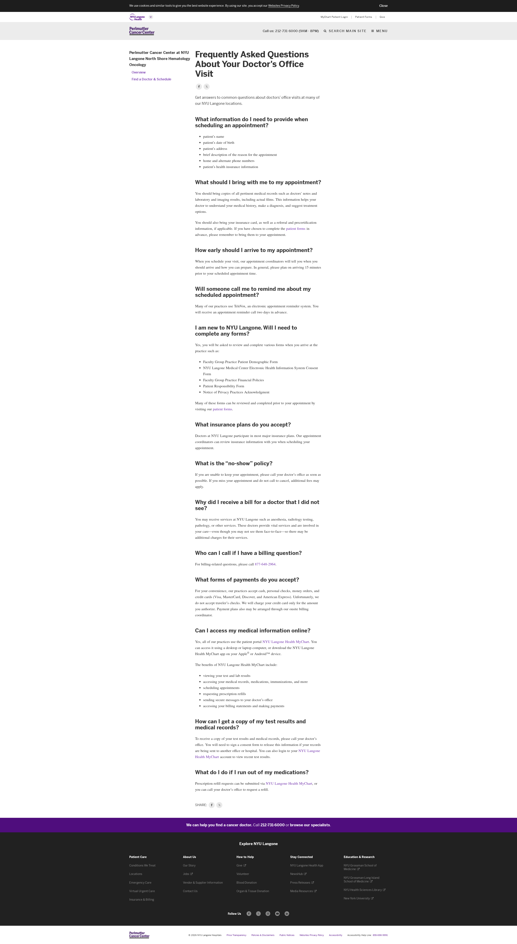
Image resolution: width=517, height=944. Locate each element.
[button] (383, 5)
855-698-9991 (380, 935)
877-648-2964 (265, 564)
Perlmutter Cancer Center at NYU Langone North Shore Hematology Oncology (159, 58)
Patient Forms (363, 17)
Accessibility (335, 935)
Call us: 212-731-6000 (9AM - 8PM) (291, 31)
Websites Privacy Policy (311, 935)
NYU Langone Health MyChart (286, 641)
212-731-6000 (273, 825)
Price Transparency (236, 935)
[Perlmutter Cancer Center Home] (141, 31)
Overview (139, 72)
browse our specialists (310, 825)
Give (382, 17)
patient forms (295, 228)
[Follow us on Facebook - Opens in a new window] (249, 913)
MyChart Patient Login (334, 17)
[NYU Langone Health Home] (137, 17)
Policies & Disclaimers (262, 935)
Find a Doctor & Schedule (151, 79)
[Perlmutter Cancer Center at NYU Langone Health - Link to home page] (139, 935)
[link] (212, 805)
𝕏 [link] (219, 805)
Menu (382, 31)
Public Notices (287, 935)
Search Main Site (348, 31)
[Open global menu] (151, 17)
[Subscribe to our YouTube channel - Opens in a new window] (277, 913)
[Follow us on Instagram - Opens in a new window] (268, 913)
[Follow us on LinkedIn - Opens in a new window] (287, 913)
